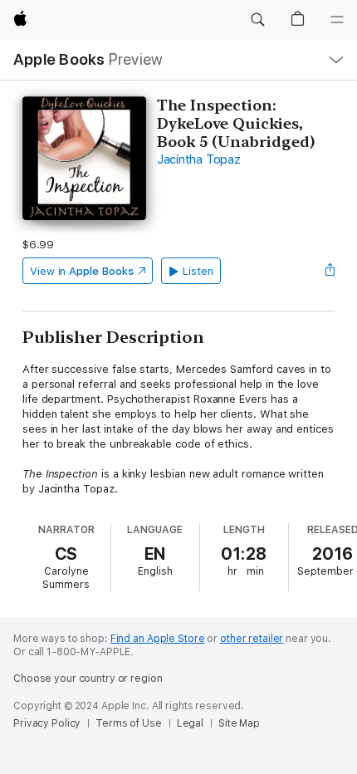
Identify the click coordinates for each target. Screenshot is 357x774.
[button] (257, 20)
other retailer (251, 638)
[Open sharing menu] (329, 270)
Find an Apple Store (157, 638)
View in (82, 271)
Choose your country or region (88, 678)
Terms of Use (128, 723)
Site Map (239, 723)
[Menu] (337, 20)
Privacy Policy (47, 723)
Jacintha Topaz (199, 159)
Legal (190, 723)
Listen (198, 271)
